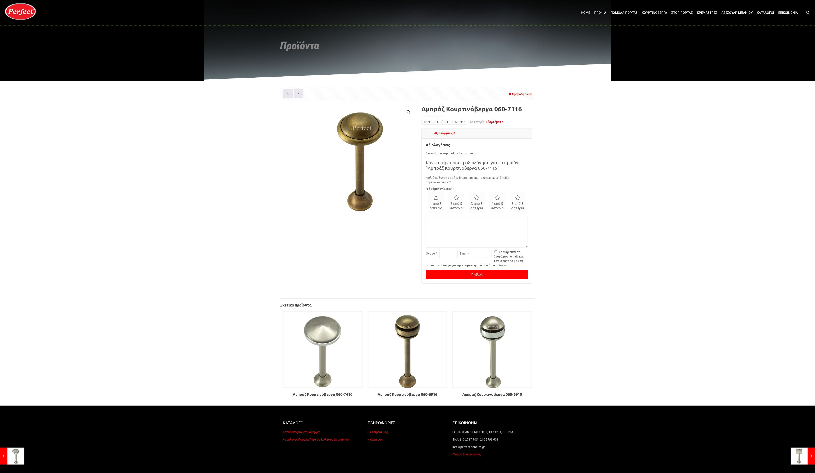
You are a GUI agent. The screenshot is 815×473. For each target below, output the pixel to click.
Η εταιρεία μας (378, 432)
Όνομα (431, 253)
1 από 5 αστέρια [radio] (436, 206)
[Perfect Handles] (21, 12)
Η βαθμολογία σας (440, 188)
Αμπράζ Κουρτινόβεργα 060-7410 (322, 394)
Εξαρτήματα (494, 122)
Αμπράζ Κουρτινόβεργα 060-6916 (407, 394)
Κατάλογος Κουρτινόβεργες (301, 432)
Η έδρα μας (375, 439)
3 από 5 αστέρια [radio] (476, 206)
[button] (409, 112)
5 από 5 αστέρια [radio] (517, 206)
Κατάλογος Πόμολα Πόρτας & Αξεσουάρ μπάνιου (316, 439)
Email (464, 253)
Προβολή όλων (522, 94)
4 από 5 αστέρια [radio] (497, 206)
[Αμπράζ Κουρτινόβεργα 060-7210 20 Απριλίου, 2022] (803, 456)
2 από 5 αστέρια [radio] (456, 206)
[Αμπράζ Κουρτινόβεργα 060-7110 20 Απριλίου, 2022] (12, 456)
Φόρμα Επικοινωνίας (466, 454)
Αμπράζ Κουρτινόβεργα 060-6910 (492, 394)
